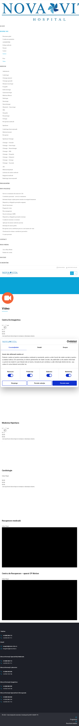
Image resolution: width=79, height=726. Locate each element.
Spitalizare (5, 125)
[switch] (30, 375)
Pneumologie (6, 116)
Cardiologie (6, 75)
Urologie (5, 118)
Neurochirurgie (7, 104)
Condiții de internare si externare (11, 219)
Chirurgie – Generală (8, 142)
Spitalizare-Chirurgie (8, 139)
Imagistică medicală (8, 175)
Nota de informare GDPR (9, 214)
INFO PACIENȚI (5, 188)
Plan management (7, 211)
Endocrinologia (7, 89)
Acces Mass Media (7, 249)
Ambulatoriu (6, 71)
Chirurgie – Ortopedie (8, 154)
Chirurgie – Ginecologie (9, 145)
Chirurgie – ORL (7, 151)
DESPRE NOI (4, 31)
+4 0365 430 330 (7, 671)
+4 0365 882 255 (7, 686)
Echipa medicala (7, 45)
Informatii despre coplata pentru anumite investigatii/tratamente (19, 199)
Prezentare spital (7, 36)
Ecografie (5, 86)
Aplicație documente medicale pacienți (13, 222)
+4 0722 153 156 (7, 674)
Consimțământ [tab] (14, 347)
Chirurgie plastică (7, 78)
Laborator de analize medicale (10, 172)
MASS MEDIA (4, 244)
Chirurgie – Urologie (8, 160)
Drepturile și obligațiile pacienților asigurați (14, 202)
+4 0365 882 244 (7, 699)
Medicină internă (7, 132)
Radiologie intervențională (10, 178)
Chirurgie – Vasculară (8, 163)
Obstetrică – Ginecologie (9, 107)
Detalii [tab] (39, 347)
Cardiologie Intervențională (10, 129)
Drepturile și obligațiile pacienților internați (14, 217)
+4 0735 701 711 (7, 638)
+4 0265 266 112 (7, 635)
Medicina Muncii (7, 95)
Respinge (14, 383)
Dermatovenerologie (8, 83)
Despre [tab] (65, 347)
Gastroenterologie (7, 92)
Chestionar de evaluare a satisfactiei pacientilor (15, 231)
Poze (4, 58)
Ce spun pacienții (7, 234)
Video (4, 61)
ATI (4, 166)
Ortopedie (5, 113)
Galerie (4, 53)
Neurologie (5, 101)
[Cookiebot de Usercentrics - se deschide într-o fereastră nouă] (68, 341)
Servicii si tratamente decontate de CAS (13, 193)
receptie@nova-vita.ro (10, 646)
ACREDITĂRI (6, 42)
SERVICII (3, 66)
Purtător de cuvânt (7, 252)
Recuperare (5, 135)
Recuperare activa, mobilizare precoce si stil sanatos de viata (18, 228)
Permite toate (64, 383)
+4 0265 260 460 (7, 697)
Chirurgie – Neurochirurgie (10, 148)
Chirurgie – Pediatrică (8, 157)
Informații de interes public (10, 225)
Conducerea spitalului (8, 39)
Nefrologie (5, 98)
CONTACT (3, 239)
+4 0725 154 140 (7, 688)
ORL (4, 110)
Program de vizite (7, 208)
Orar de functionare (8, 205)
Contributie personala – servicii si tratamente (14, 196)
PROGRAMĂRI (5, 183)
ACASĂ (2, 26)
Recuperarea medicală (8, 121)
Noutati (5, 48)
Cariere (4, 51)
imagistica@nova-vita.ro (9, 648)
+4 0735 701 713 (7, 702)
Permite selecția (39, 383)
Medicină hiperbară (8, 169)
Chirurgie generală (7, 81)
